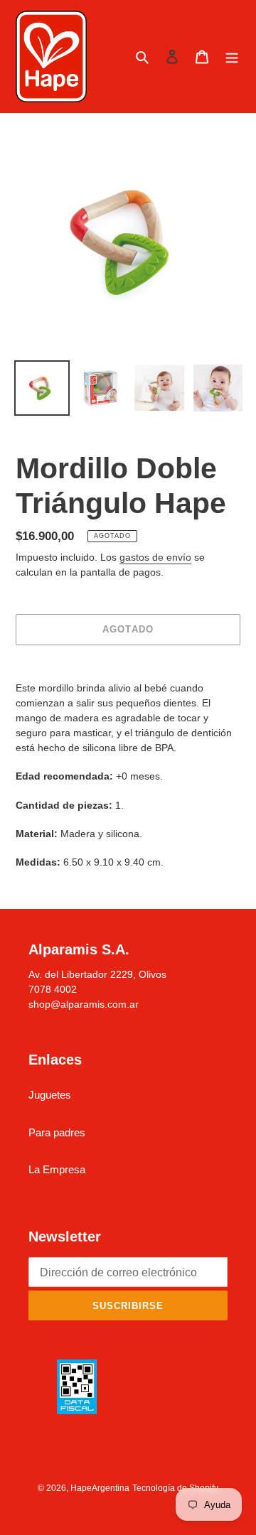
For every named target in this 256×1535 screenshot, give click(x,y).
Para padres (56, 1132)
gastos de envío (155, 557)
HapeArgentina (99, 1488)
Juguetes (49, 1095)
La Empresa (56, 1169)
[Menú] (232, 56)
